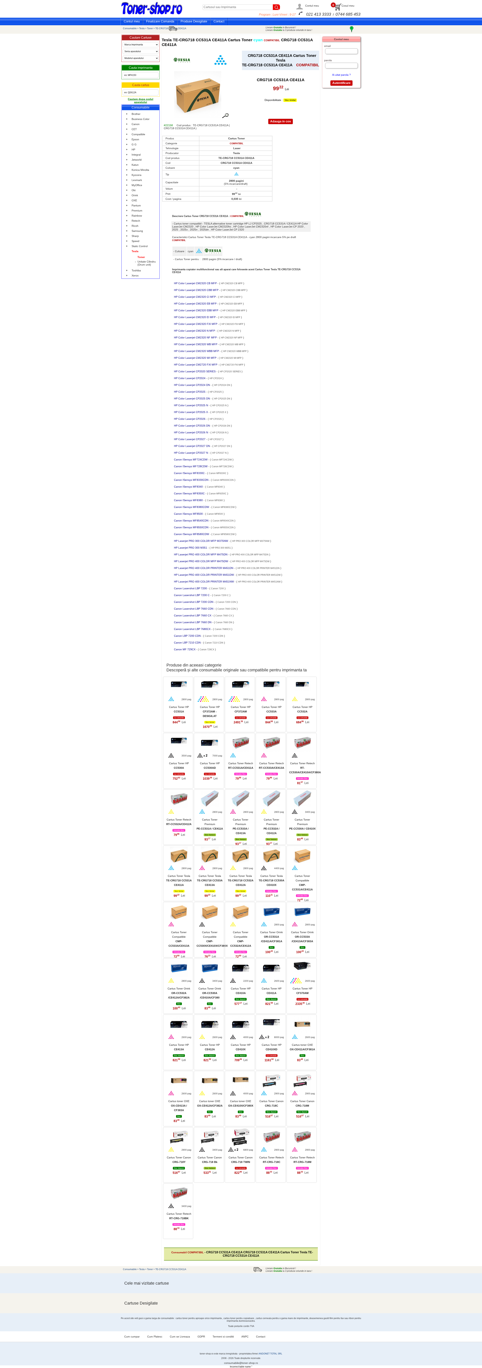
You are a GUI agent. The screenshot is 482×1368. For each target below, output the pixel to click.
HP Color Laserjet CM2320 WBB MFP (197, 351)
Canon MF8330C (218, 473)
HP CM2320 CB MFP (232, 283)
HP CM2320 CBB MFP (234, 290)
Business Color (140, 119)
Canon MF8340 (215, 487)
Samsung (137, 230)
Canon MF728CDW (222, 466)
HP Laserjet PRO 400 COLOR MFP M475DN (201, 554)
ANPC (245, 1336)
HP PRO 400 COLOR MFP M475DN (250, 554)
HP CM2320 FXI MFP (232, 324)
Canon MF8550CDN (223, 527)
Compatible (138, 134)
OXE (134, 200)
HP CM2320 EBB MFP (233, 310)
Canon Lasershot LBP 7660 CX (193, 615)
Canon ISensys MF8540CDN (191, 520)
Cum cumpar (132, 1336)
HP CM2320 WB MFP (232, 344)
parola (328, 60)
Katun (135, 164)
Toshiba (136, 270)
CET (134, 129)
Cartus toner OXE (178, 1106)
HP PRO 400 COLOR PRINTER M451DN (258, 568)
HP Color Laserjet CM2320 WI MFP (195, 357)
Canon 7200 (217, 588)
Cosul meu (348, 5)
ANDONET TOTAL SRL (270, 1353)
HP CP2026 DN (222, 425)
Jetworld (137, 159)
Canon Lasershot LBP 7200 (191, 588)
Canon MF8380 (215, 500)
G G (134, 144)
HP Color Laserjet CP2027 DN (192, 445)
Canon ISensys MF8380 (189, 500)
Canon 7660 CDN (226, 609)
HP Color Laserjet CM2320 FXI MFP (196, 323)
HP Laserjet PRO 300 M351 (191, 547)
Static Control (140, 246)
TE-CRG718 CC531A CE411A (170, 28)
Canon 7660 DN (224, 622)
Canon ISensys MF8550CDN (191, 527)
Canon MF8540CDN (223, 520)
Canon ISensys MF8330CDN (191, 479)
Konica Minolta (140, 169)
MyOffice (137, 185)
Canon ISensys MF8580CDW (192, 534)
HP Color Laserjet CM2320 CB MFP (195, 283)
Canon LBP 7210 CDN (187, 642)
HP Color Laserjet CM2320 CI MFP (195, 296)
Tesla (142, 28)
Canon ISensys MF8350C (189, 493)
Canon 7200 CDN (226, 602)
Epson (135, 139)
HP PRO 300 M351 (221, 548)
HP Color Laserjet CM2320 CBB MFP (196, 290)
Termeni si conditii (223, 1336)
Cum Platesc (154, 1336)
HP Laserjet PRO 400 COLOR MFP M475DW (201, 561)
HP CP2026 (216, 419)
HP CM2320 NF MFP (231, 337)
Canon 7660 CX (223, 615)
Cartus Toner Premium (210, 824)
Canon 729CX (207, 649)
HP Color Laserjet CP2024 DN (192, 384)
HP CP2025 (216, 392)
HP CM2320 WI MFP (231, 358)
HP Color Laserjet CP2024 (190, 378)
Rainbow (137, 215)
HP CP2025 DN (222, 398)
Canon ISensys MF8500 (189, 513)
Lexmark (137, 180)
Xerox (135, 275)
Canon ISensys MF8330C (189, 473)
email (327, 45)
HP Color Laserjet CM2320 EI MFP (195, 317)
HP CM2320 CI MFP (230, 297)
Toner (150, 28)
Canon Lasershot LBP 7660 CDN (194, 608)
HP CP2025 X (219, 412)
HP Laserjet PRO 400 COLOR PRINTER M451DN (204, 567)
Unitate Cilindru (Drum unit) (146, 263)
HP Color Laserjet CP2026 (190, 418)
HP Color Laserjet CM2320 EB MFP (195, 303)
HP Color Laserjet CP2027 (190, 439)
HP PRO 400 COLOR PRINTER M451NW (259, 581)
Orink (135, 195)
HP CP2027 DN (222, 446)
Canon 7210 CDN (214, 642)
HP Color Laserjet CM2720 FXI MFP (196, 364)
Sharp (135, 235)
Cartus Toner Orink (271, 937)
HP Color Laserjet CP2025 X (191, 412)
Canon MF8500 (215, 514)
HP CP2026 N (219, 432)
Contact (219, 21)
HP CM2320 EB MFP (231, 303)
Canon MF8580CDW (224, 534)
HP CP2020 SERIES (230, 371)
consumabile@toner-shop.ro (241, 1362)
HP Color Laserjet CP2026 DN (192, 425)
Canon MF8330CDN (223, 480)
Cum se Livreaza (180, 1336)
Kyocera (136, 174)
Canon (136, 124)
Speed (135, 241)
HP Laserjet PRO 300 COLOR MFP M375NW (201, 540)
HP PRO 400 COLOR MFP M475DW (250, 561)
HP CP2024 (216, 378)
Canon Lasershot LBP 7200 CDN (194, 601)
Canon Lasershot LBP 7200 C (192, 595)
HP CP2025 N (219, 405)
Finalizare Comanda (160, 21)
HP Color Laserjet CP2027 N (191, 452)
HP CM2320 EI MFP (230, 317)
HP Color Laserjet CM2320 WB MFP (196, 344)
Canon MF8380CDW (224, 507)
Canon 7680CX (223, 629)
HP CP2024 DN (222, 385)
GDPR (201, 1336)
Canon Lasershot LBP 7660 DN (193, 622)
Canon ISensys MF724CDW (191, 459)
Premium (137, 210)
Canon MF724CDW (222, 459)
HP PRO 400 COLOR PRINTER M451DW (259, 575)
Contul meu (312, 5)
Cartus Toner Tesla (179, 880)
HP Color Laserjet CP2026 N (191, 432)
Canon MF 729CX (185, 649)
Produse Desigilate (194, 21)
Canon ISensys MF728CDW (191, 466)
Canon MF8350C (218, 493)
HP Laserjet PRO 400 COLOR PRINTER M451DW (204, 574)
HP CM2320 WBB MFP (235, 351)
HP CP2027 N (219, 453)
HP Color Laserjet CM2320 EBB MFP (196, 310)
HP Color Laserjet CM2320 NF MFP (195, 337)
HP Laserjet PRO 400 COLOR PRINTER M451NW (204, 581)
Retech (136, 220)
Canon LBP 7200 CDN (187, 635)
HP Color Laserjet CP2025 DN (192, 398)
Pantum (136, 205)
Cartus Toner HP (210, 711)
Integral (136, 154)
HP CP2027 (216, 439)
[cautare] (276, 7)
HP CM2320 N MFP (229, 331)
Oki (134, 190)
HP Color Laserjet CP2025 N (191, 405)
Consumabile (130, 28)
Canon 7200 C (221, 595)
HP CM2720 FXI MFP (232, 364)
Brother (136, 113)
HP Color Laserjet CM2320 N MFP (195, 330)
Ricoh (135, 225)
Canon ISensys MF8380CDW (192, 506)
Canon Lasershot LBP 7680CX (192, 629)
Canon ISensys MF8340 (189, 486)
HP (133, 149)
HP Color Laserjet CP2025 (190, 391)
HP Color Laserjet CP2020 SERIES (195, 371)
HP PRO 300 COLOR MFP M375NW (250, 541)
